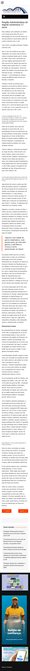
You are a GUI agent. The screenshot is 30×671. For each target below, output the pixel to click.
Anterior (8, 511)
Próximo (22, 511)
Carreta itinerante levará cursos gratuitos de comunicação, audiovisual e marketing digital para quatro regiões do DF (15, 556)
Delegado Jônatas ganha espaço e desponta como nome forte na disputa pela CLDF (15, 533)
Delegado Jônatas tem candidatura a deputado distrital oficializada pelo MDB (14, 565)
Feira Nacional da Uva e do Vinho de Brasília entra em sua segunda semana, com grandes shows (14, 541)
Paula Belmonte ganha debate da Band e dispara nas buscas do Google (15, 548)
